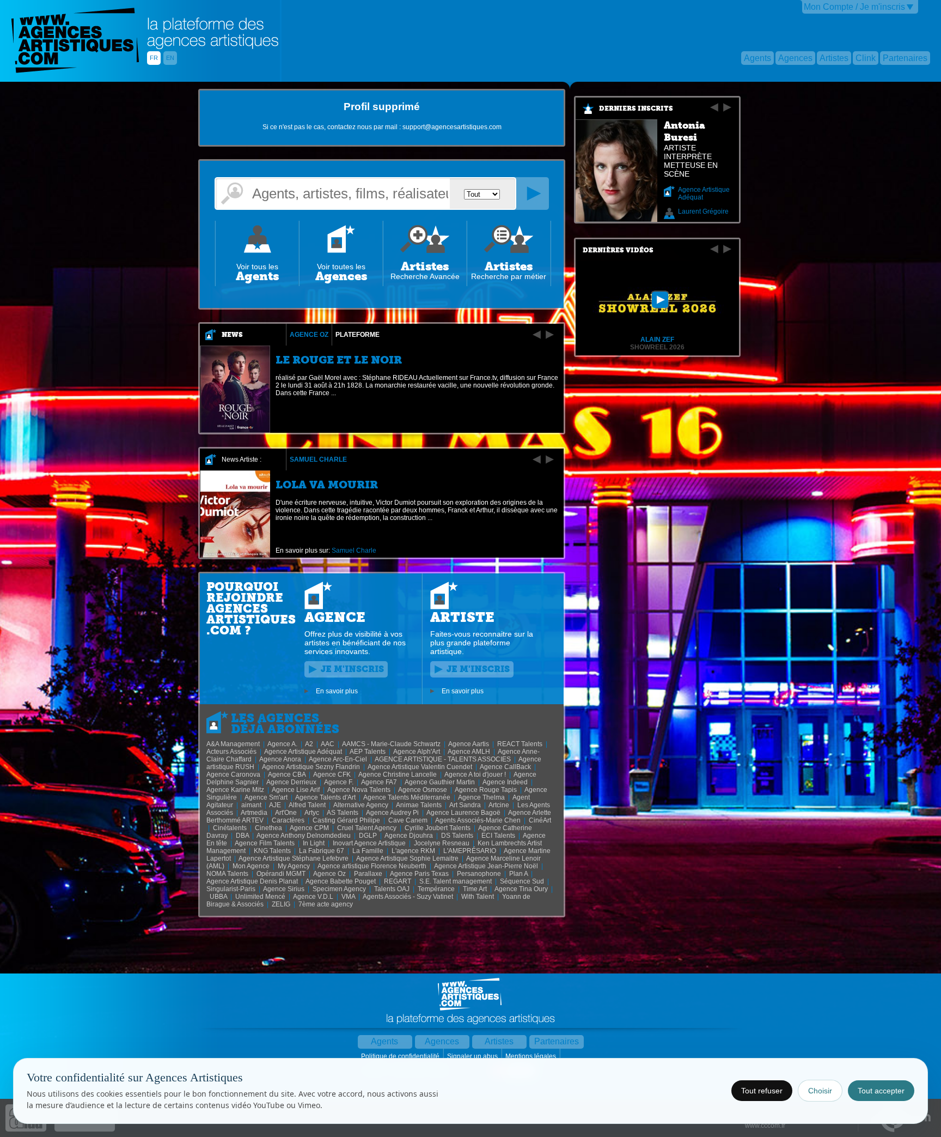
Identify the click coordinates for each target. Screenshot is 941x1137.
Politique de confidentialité (401, 1056)
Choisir (820, 1090)
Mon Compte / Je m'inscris (854, 6)
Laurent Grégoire (703, 211)
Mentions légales (531, 1056)
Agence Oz (309, 334)
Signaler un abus (473, 1056)
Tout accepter (881, 1090)
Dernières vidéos (618, 250)
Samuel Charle (318, 459)
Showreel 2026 (657, 347)
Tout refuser (762, 1090)
